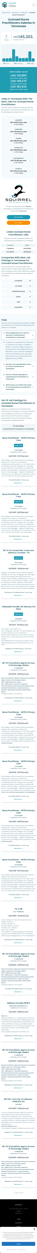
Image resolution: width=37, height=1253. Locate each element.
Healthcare (24, 13)
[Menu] (33, 4)
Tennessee (15, 13)
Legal (18, 1219)
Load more (17, 1193)
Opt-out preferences (11, 1249)
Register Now (18, 217)
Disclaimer (18, 1223)
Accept (18, 1244)
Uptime (18, 1226)
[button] (34, 1229)
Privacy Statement (21, 1249)
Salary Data (6, 13)
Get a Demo (18, 222)
